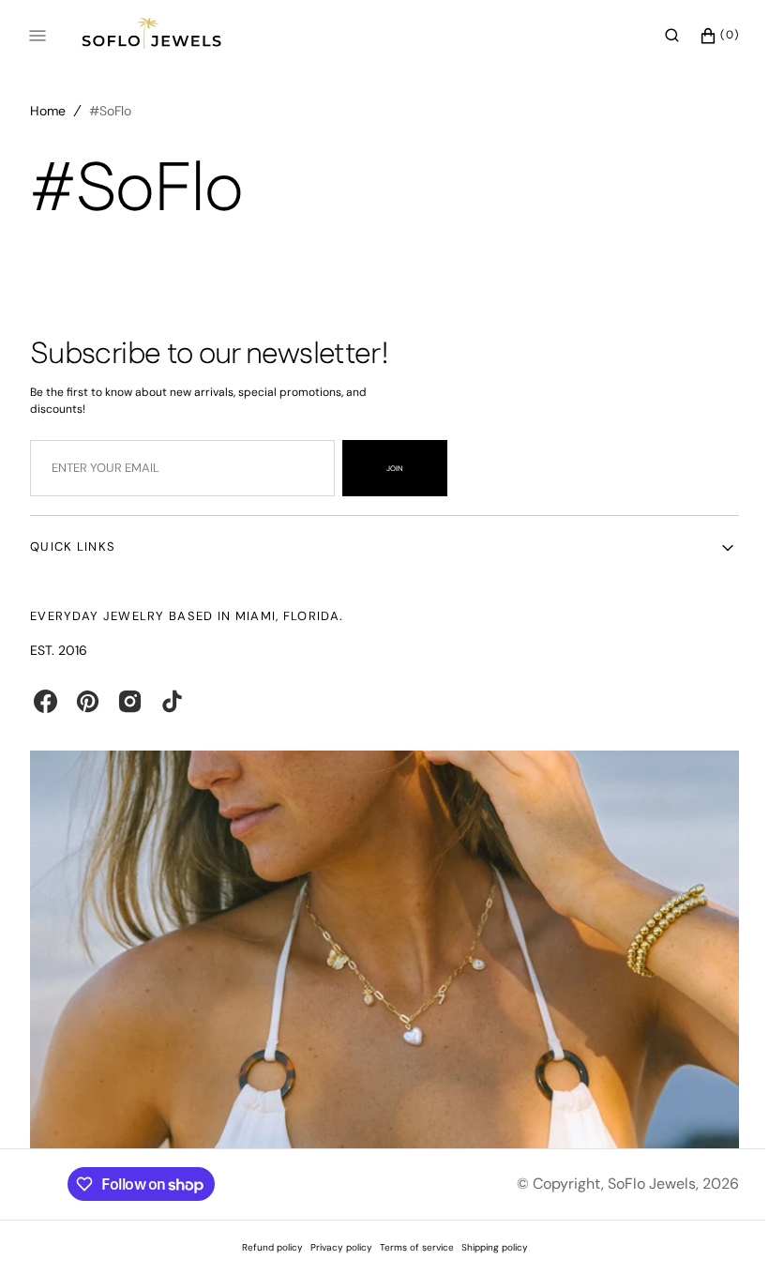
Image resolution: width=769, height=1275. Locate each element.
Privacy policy (334, 1247)
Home (48, 110)
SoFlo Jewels (638, 1183)
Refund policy (264, 1247)
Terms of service (409, 1247)
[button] (658, 35)
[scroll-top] (711, 1231)
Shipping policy (487, 1247)
